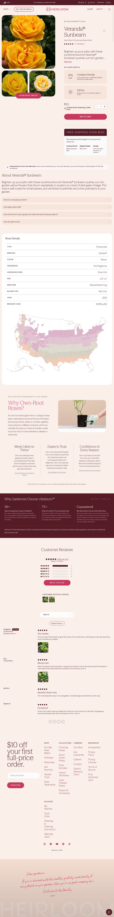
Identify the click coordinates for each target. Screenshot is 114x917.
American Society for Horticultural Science (24, 474)
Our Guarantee (79, 753)
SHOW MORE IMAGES (28, 95)
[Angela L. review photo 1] (43, 647)
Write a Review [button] (57, 583)
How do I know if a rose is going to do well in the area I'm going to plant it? (31, 214)
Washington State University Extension (90, 470)
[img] (42, 630)
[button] (68, 44)
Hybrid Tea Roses (64, 774)
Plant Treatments (49, 783)
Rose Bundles (63, 766)
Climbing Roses (63, 749)
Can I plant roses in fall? (12, 207)
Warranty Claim (48, 835)
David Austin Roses (62, 757)
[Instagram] (44, 844)
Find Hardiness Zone (93, 777)
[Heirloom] (57, 9)
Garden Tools (48, 776)
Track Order (47, 815)
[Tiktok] (69, 844)
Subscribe (15, 785)
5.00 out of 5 (62, 559)
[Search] (109, 9)
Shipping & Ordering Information (50, 825)
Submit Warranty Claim (78, 771)
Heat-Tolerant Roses (63, 783)
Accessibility (94, 747)
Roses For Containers (64, 792)
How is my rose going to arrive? (15, 200)
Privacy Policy (91, 753)
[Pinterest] (63, 844)
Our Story (78, 747)
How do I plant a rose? (12, 222)
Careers (77, 759)
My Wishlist (48, 807)
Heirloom (56, 850)
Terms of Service (92, 768)
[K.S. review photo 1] (43, 677)
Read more (68, 62)
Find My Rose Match (48, 750)
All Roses (48, 757)
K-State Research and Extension (57, 472)
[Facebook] (50, 844)
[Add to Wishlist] (104, 31)
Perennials (49, 762)
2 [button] (54, 721)
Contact (77, 764)
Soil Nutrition (48, 768)
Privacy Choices (92, 761)
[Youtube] (57, 844)
